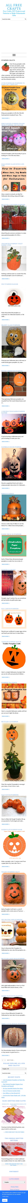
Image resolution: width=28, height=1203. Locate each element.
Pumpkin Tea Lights (9, 683)
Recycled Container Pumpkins (13, 205)
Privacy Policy (14, 1187)
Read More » (5, 118)
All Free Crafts (14, 7)
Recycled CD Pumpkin (9, 722)
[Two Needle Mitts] (14, 1149)
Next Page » (10, 1060)
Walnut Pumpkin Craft (10, 872)
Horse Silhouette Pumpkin (11, 996)
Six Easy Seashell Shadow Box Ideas (13, 1088)
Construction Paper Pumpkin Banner (13, 412)
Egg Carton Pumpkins (10, 609)
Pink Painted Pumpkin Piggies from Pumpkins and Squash (13, 124)
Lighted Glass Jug (8, 570)
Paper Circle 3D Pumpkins (11, 534)
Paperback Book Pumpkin (11, 447)
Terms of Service (14, 1189)
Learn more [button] (5, 1196)
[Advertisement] (14, 38)
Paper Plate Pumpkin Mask (11, 830)
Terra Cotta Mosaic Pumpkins (13, 1024)
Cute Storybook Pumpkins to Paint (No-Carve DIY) (13, 84)
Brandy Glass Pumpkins (10, 325)
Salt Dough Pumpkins (9, 795)
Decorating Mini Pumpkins (11, 920)
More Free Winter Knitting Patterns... (14, 1164)
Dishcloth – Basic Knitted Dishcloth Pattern (14, 1104)
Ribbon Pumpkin (7, 494)
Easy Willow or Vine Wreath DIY (11, 1093)
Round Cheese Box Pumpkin (11, 371)
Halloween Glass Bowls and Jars (12, 165)
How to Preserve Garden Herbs (11, 1091)
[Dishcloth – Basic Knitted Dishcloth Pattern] (14, 1115)
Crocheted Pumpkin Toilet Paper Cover (12, 244)
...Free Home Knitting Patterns (14, 1132)
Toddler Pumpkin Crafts (11, 642)
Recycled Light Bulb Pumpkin (12, 959)
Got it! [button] (4, 1200)
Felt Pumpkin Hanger (9, 284)
